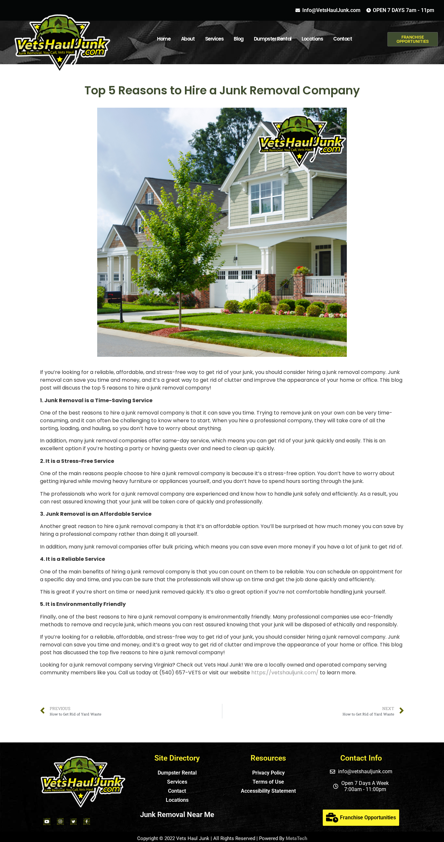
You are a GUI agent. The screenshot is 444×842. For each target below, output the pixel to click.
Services (214, 38)
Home (163, 38)
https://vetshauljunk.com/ (285, 672)
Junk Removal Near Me (177, 815)
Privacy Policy (268, 773)
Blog (238, 38)
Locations (177, 800)
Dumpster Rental (272, 38)
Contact (342, 38)
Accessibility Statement (268, 791)
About (188, 38)
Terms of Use (268, 782)
